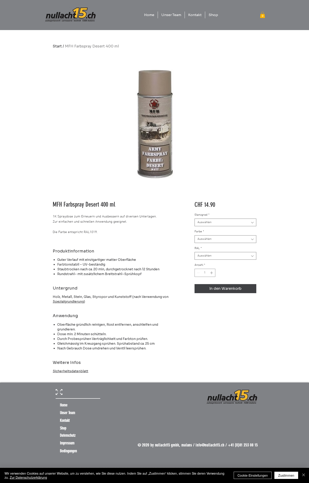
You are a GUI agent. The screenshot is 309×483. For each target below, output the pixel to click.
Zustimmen (286, 475)
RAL (198, 248)
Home (63, 405)
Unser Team (67, 412)
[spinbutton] (204, 273)
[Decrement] (198, 273)
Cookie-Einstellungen (253, 475)
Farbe (199, 231)
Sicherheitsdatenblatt (70, 371)
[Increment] (212, 273)
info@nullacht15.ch (210, 445)
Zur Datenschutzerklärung (28, 477)
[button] (262, 15)
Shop (63, 428)
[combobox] (225, 222)
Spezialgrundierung (68, 301)
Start (57, 46)
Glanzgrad (202, 215)
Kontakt (65, 420)
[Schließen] (303, 475)
